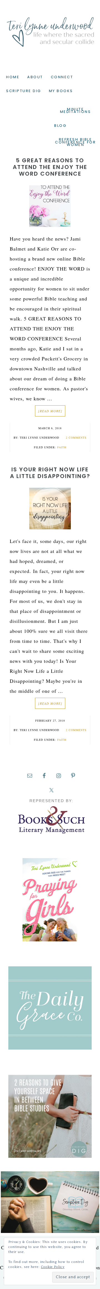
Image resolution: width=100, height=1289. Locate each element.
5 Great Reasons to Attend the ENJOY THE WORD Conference (50, 167)
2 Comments (76, 437)
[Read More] (50, 411)
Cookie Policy (52, 1267)
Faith (61, 447)
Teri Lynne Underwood (50, 27)
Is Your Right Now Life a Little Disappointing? (50, 473)
